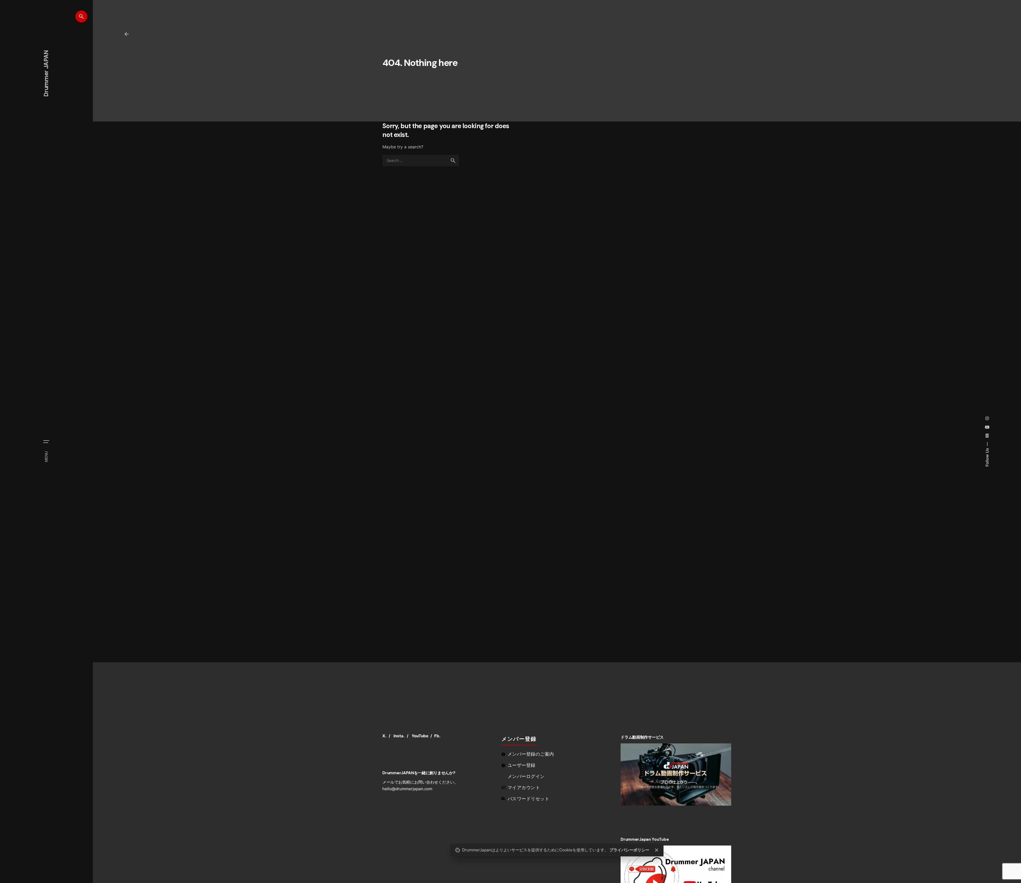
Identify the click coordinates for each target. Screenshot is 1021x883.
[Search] (81, 16)
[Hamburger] (46, 441)
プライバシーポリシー (629, 849)
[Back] (126, 34)
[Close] (656, 850)
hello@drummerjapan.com (407, 788)
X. (384, 735)
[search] (453, 160)
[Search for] (420, 160)
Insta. (399, 735)
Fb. (437, 735)
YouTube (420, 735)
